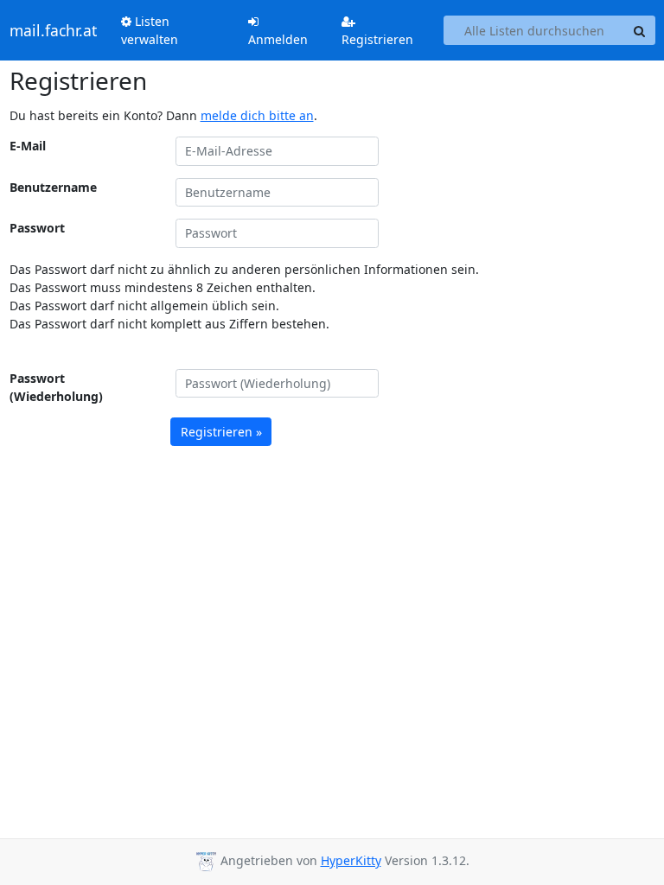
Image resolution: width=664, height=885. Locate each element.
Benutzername (53, 187)
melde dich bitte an (257, 115)
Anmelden (278, 39)
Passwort (37, 228)
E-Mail (28, 145)
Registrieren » (221, 431)
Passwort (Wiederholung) (56, 387)
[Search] (639, 30)
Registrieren (377, 39)
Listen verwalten (149, 30)
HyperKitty (351, 860)
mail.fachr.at (53, 30)
